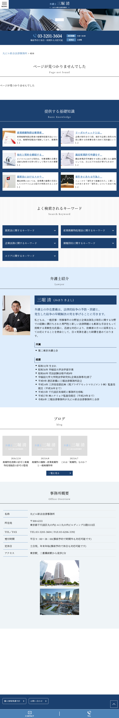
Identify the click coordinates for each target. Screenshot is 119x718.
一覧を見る (53, 473)
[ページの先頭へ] (113, 704)
